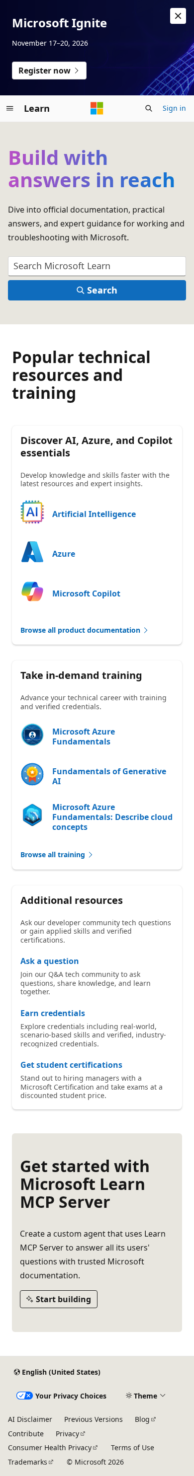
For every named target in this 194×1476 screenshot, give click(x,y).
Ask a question (49, 961)
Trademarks (27, 1462)
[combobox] (97, 266)
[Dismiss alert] (178, 16)
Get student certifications (71, 1065)
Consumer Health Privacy (50, 1447)
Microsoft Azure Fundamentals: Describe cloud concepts (112, 817)
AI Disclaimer (30, 1419)
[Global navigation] (10, 108)
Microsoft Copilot (86, 593)
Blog (142, 1419)
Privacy (67, 1433)
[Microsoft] (97, 108)
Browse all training (53, 854)
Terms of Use (132, 1447)
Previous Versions (93, 1419)
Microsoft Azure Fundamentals (83, 736)
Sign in (174, 108)
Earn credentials (52, 1013)
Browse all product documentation (81, 630)
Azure (63, 554)
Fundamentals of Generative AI (109, 776)
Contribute (26, 1433)
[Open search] (149, 108)
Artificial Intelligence (94, 514)
